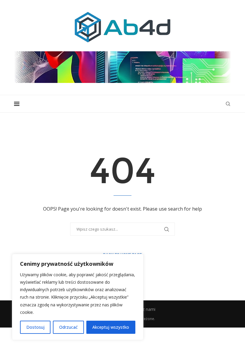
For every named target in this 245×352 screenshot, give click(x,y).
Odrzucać (68, 327)
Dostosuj (35, 327)
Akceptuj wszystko (110, 327)
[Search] (228, 103)
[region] (77, 297)
